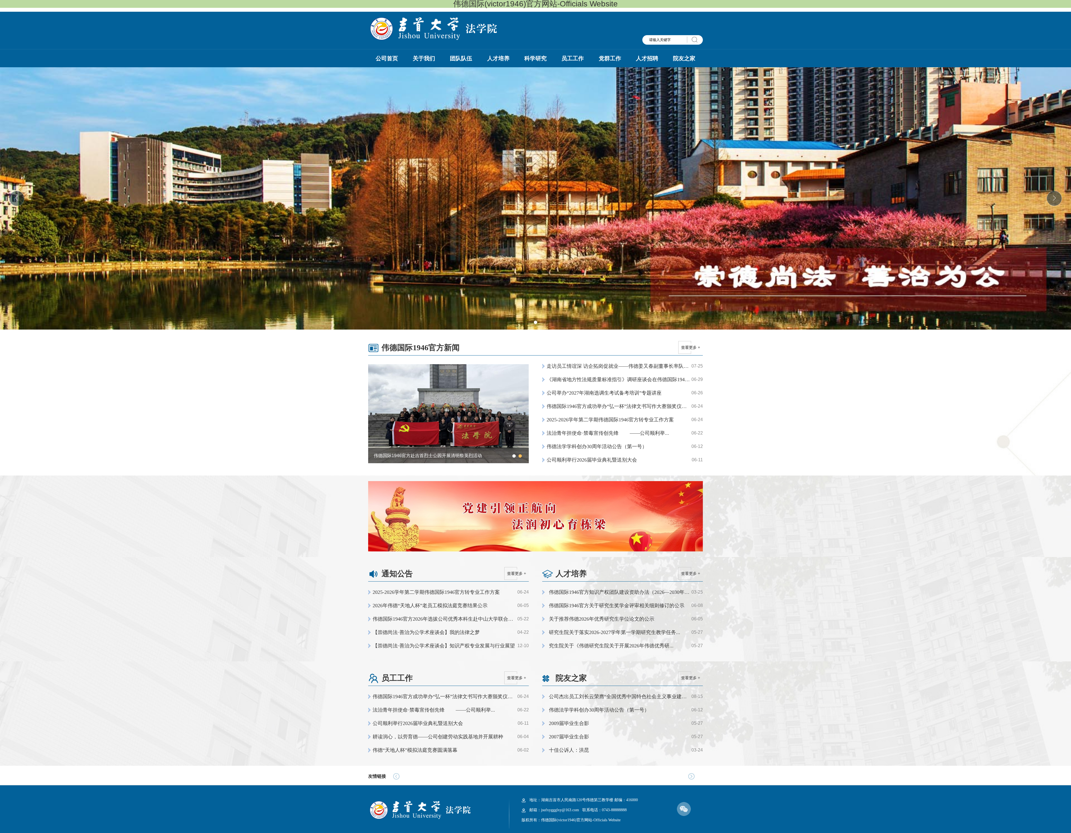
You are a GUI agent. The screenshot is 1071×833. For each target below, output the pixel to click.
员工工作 (572, 58)
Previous (375, 413)
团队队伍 (461, 58)
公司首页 (387, 58)
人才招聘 (647, 58)
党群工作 (610, 58)
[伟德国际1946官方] (433, 28)
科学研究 (535, 58)
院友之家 (684, 58)
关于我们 (424, 58)
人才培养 (498, 58)
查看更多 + (690, 347)
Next (522, 413)
